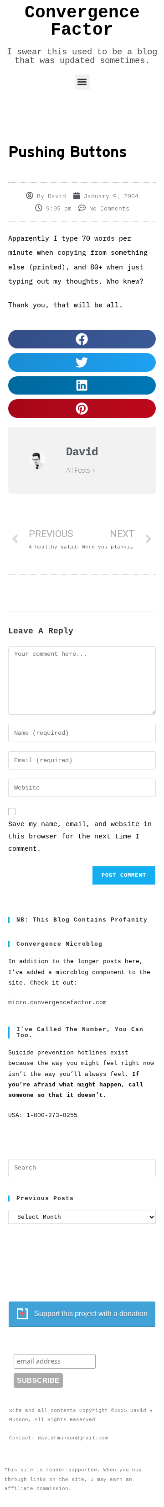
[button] (82, 82)
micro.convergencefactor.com (57, 1002)
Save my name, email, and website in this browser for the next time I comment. (80, 837)
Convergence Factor (82, 21)
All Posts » (80, 470)
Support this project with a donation (91, 1313)
